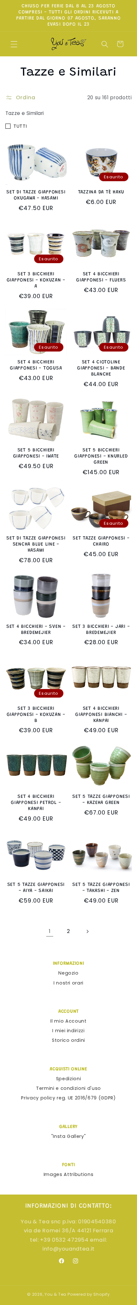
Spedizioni (68, 1078)
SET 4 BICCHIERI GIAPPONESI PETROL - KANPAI (36, 802)
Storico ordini (68, 1040)
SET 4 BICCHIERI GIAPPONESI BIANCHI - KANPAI (101, 714)
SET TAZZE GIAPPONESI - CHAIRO (101, 541)
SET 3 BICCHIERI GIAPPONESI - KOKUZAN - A (36, 280)
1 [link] (50, 931)
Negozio (68, 973)
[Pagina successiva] (87, 931)
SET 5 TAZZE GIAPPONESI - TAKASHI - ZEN (101, 887)
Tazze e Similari (24, 113)
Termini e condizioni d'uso (68, 1088)
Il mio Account (68, 1021)
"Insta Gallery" (68, 1136)
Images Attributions (69, 1174)
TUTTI (20, 126)
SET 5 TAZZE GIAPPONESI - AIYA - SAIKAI (36, 887)
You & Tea (55, 1294)
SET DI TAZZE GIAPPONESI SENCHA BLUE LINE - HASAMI (35, 544)
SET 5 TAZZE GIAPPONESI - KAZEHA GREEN (101, 799)
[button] (14, 44)
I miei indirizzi (68, 1030)
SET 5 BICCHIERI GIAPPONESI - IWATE (36, 453)
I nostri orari (68, 983)
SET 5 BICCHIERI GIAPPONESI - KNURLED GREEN (101, 456)
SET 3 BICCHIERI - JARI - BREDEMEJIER (101, 629)
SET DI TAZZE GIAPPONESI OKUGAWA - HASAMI (35, 195)
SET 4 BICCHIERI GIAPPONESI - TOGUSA (36, 365)
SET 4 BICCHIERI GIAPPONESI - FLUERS (101, 277)
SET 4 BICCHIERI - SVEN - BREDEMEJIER (36, 629)
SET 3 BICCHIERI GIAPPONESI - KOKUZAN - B (36, 714)
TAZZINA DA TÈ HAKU (101, 192)
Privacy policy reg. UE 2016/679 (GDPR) (68, 1098)
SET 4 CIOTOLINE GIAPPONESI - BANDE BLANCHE (101, 368)
